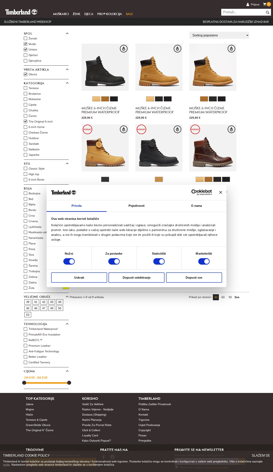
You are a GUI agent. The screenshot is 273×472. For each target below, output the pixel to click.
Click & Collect (91, 430)
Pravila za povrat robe (97, 425)
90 (230, 297)
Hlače (29, 414)
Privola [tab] (77, 205)
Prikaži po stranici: (200, 297)
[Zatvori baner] (220, 192)
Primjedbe (144, 440)
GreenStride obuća (38, 425)
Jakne (29, 404)
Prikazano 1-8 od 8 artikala (87, 297)
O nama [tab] (196, 205)
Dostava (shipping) (94, 414)
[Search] (267, 12)
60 (223, 297)
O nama (143, 409)
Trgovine (143, 419)
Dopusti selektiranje (136, 277)
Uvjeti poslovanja (149, 425)
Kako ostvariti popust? (96, 440)
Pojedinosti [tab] (136, 205)
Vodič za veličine (93, 404)
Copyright (144, 430)
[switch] (114, 261)
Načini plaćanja (92, 419)
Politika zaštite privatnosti (154, 404)
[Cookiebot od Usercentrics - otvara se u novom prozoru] (194, 192)
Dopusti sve (194, 277)
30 (215, 297)
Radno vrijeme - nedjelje (98, 409)
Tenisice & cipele (36, 419)
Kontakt (143, 414)
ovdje (6, 464)
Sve (236, 297)
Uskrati (79, 277)
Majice (30, 409)
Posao (142, 435)
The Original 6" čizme (40, 430)
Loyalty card (90, 435)
